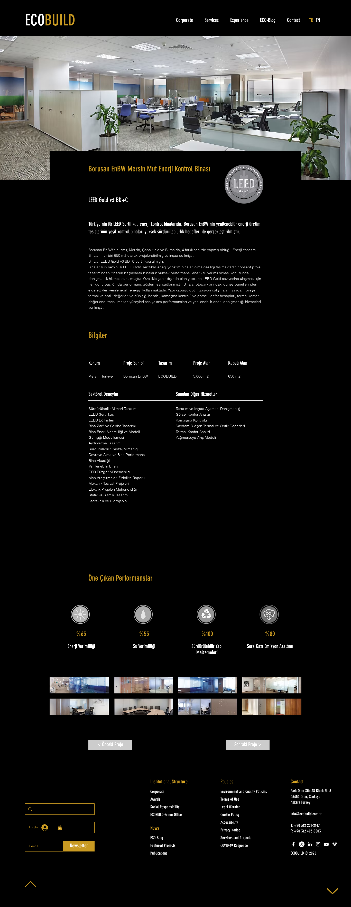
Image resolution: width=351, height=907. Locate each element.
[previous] (59, 698)
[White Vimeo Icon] (334, 844)
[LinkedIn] (310, 844)
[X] (301, 844)
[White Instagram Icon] (318, 844)
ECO (50, 21)
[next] (292, 698)
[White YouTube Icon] (326, 844)
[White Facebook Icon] (293, 844)
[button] (79, 685)
